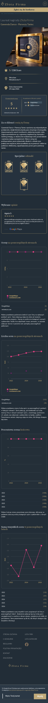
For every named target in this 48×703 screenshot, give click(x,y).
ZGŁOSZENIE (7, 658)
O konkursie (8, 639)
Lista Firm (29, 634)
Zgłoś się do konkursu (24, 9)
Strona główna (10, 634)
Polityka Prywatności (12, 648)
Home (2, 13)
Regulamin (7, 644)
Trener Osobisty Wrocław (9, 13)
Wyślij (40, 696)
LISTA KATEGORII (31, 639)
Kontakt (6, 653)
